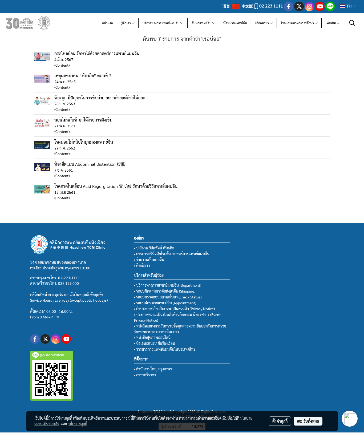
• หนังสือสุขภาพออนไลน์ (152, 337)
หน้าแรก (107, 23)
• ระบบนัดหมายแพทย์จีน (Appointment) (165, 302)
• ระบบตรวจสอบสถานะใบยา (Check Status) (167, 296)
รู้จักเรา (126, 23)
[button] (352, 23)
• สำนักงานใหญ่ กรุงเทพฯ (153, 368)
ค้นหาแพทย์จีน (202, 23)
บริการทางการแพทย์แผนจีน (161, 23)
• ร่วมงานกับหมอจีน (149, 259)
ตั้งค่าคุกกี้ (280, 421)
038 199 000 (68, 283)
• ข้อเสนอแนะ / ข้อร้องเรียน (154, 343)
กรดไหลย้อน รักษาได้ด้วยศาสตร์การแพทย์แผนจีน (96, 53)
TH (349, 6)
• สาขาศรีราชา (145, 374)
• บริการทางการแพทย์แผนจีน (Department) (167, 285)
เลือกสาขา (262, 23)
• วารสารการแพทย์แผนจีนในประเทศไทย (165, 349)
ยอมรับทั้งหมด (308, 421)
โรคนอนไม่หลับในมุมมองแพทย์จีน (83, 142)
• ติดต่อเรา (142, 265)
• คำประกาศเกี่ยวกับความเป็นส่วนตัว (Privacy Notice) (174, 308)
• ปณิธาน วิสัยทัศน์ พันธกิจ (154, 247)
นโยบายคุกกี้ (77, 423)
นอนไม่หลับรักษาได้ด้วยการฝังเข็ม (83, 120)
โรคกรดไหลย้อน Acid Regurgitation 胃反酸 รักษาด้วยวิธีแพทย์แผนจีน (115, 186)
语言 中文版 (238, 5)
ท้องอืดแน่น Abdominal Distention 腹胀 (89, 164)
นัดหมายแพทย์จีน (235, 23)
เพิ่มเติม (331, 23)
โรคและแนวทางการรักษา (298, 23)
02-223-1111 (69, 277)
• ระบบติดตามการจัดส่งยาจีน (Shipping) (164, 291)
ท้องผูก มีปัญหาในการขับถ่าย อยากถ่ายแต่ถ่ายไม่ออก (99, 97)
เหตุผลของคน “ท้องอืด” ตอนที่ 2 (82, 75)
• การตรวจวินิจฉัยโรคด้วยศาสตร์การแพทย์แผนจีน (171, 253)
